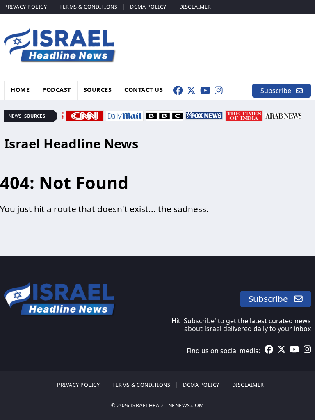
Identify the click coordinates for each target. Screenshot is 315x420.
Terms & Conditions (88, 6)
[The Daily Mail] (125, 115)
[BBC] (164, 115)
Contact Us (143, 90)
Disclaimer (195, 6)
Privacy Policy (25, 6)
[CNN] (85, 115)
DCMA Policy (148, 6)
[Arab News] (284, 115)
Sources (98, 90)
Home (20, 90)
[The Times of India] (244, 115)
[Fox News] (204, 115)
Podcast (56, 90)
